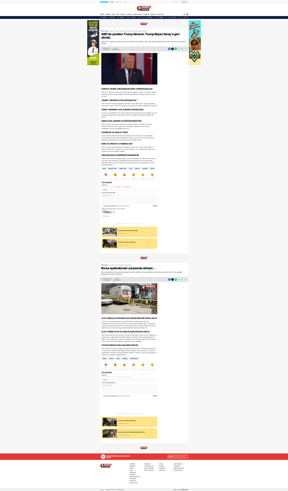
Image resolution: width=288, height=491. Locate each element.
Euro (112, 17)
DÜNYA (113, 14)
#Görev (152, 168)
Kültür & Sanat (160, 14)
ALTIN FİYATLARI (148, 466)
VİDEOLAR (162, 470)
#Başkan (137, 168)
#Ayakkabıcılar (134, 358)
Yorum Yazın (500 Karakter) (108, 192)
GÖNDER (155, 206)
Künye (173, 2)
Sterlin (120, 17)
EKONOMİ (108, 14)
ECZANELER (146, 14)
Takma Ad (104, 185)
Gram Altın (158, 17)
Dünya (116, 31)
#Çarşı (118, 358)
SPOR (117, 14)
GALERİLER (162, 468)
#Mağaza (125, 358)
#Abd (104, 168)
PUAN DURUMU (178, 470)
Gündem (112, 265)
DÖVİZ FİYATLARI (149, 468)
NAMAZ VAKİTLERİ (137, 14)
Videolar (120, 2)
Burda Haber (105, 31)
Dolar (103, 17)
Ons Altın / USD (171, 17)
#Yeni (130, 168)
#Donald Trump (112, 168)
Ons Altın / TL (184, 17)
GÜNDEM (102, 14)
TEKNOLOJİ (123, 14)
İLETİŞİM (161, 466)
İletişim (176, 2)
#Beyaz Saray (122, 168)
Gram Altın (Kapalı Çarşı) (145, 17)
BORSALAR (153, 14)
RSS (102, 489)
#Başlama (145, 168)
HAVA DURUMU (178, 464)
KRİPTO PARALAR (149, 470)
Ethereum (130, 17)
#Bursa (104, 358)
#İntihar (111, 358)
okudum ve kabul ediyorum (116, 206)
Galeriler (125, 2)
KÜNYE (161, 464)
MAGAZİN (129, 14)
